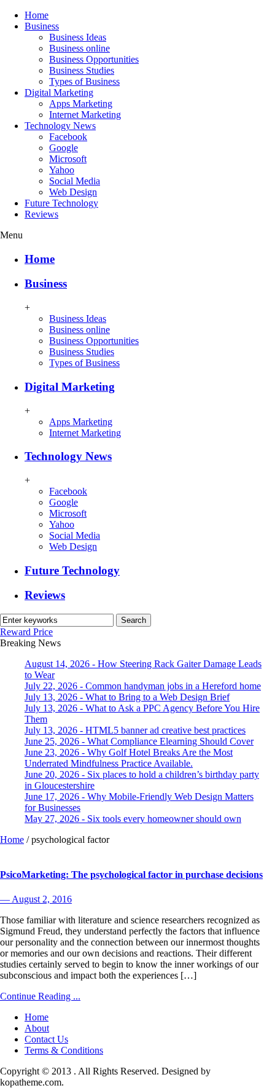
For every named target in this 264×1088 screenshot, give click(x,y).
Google (63, 148)
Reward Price (26, 632)
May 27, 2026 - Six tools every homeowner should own (133, 818)
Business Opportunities (94, 59)
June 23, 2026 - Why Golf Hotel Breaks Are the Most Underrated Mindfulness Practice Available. (129, 758)
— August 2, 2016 (36, 899)
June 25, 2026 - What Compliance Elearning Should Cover (139, 741)
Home (37, 15)
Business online (79, 48)
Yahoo (61, 170)
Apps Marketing (80, 103)
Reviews (41, 214)
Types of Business (84, 81)
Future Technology (61, 203)
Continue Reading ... (40, 996)
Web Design (73, 192)
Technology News (60, 125)
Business (42, 26)
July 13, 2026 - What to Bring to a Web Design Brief (127, 697)
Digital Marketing (59, 92)
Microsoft (68, 159)
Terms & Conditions (64, 1050)
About (37, 1028)
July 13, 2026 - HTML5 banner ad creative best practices (135, 730)
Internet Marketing (85, 114)
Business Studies (81, 70)
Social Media (74, 181)
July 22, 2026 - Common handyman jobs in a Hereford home (143, 686)
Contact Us (46, 1039)
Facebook (68, 136)
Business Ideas (77, 37)
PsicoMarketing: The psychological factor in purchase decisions (131, 874)
